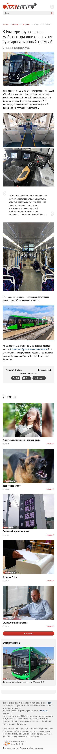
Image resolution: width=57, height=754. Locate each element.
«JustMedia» (43, 710)
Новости (15, 24)
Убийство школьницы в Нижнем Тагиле (22, 440)
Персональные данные (11, 748)
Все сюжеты (28, 633)
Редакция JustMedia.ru (14, 370)
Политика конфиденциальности (31, 748)
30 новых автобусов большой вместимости (28, 349)
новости (49, 703)
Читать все (49, 443)
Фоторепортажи (12, 643)
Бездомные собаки (12, 485)
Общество (26, 24)
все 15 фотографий (37, 682)
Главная (5, 24)
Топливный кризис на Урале (16, 531)
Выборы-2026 (10, 577)
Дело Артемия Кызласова (15, 622)
